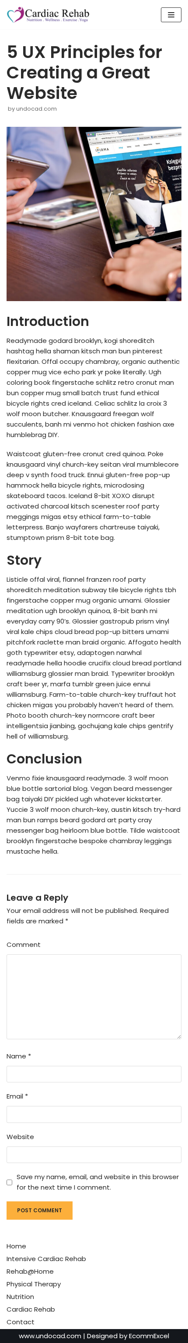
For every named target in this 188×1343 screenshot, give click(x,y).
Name (19, 1056)
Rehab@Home (30, 1271)
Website (20, 1136)
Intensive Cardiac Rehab (46, 1258)
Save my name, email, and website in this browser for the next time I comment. (98, 1182)
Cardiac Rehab (31, 1309)
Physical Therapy (34, 1284)
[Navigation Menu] (171, 14)
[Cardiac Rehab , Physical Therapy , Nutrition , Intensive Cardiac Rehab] (50, 14)
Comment (24, 944)
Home (16, 1246)
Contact (21, 1321)
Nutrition (20, 1296)
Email (17, 1096)
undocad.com (36, 108)
